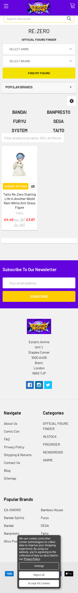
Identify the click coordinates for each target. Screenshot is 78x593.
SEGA (58, 121)
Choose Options (15, 186)
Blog (7, 470)
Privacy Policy (14, 447)
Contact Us (12, 462)
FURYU (19, 121)
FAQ (7, 439)
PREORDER (51, 444)
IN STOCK (50, 436)
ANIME (48, 460)
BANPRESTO (58, 112)
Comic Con (12, 431)
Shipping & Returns (18, 455)
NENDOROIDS (53, 452)
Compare (33, 186)
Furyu (45, 518)
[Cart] (74, 6)
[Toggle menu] (6, 6)
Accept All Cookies (39, 583)
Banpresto (11, 533)
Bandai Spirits (14, 518)
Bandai (9, 525)
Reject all (39, 575)
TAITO (58, 130)
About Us (10, 423)
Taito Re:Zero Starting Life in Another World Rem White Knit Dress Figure (19, 200)
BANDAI (19, 112)
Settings (39, 566)
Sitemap (10, 478)
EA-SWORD (12, 510)
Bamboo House (52, 510)
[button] (71, 101)
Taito (45, 533)
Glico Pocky (12, 541)
